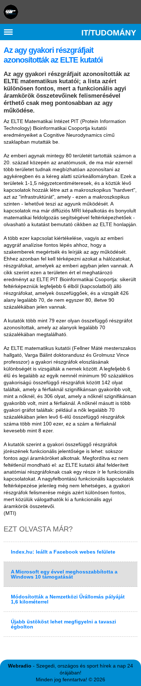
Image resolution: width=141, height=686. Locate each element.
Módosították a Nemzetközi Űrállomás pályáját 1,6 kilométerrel (68, 599)
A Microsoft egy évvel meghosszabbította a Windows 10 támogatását (64, 574)
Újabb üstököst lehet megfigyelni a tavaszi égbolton (63, 624)
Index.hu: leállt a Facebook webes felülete (63, 552)
